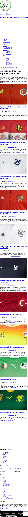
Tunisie (4, 462)
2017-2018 (8, 52)
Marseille (16, 468)
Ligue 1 (5, 40)
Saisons (5, 50)
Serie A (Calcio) (7, 495)
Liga (4, 43)
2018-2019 (8, 51)
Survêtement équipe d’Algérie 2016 (10, 379)
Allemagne (5, 452)
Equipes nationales (7, 48)
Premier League (6, 42)
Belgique (5, 454)
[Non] (16, 516)
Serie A (4, 44)
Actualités (10, 510)
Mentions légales (22, 510)
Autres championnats (8, 47)
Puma (7, 59)
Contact (15, 510)
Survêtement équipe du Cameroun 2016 (12, 412)
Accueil (5, 39)
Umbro (7, 62)
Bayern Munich (6, 468)
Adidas (7, 58)
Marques (5, 55)
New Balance (9, 63)
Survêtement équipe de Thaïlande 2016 (12, 347)
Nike (7, 56)
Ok (7, 516)
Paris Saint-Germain (22, 468)
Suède (4, 461)
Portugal (5, 460)
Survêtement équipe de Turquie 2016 (11, 314)
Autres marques (9, 64)
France (4, 457)
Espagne (5, 456)
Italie (4, 458)
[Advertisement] (14, 28)
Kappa (7, 60)
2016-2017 (8, 54)
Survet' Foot (11, 111)
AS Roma (2, 468)
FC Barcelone (12, 468)
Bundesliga (5, 46)
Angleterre (5, 453)
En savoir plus (12, 516)
